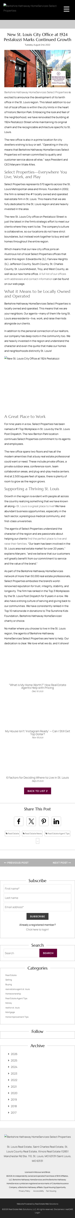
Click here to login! (37, 929)
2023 (14, 1073)
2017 (14, 1113)
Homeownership (13, 993)
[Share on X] (31, 821)
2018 (14, 1106)
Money (8, 1002)
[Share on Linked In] (56, 821)
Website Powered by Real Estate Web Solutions (37, 1203)
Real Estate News (33, 833)
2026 (14, 1054)
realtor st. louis (12, 1007)
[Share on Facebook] (18, 821)
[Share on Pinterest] (43, 821)
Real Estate (13, 833)
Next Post (60, 862)
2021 (14, 1087)
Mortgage (10, 1012)
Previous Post (18, 862)
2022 (14, 1080)
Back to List (37, 791)
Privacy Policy (24, 1191)
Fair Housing (51, 1191)
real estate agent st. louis (17, 989)
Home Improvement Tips (16, 1016)
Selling (8, 979)
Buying (8, 984)
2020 (14, 1093)
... (37, 840)
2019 (14, 1099)
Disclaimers (59, 1209)
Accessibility (38, 1191)
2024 (14, 1067)
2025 (14, 1060)
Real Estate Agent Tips (58, 833)
